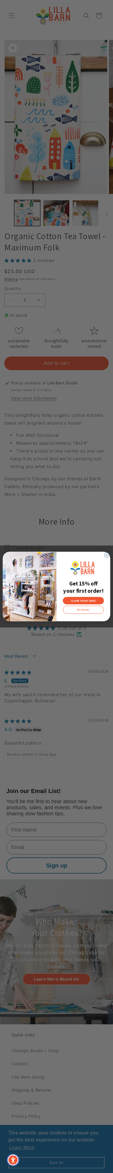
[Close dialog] (106, 555)
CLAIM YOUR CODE (83, 600)
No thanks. (83, 609)
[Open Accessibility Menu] (13, 1160)
